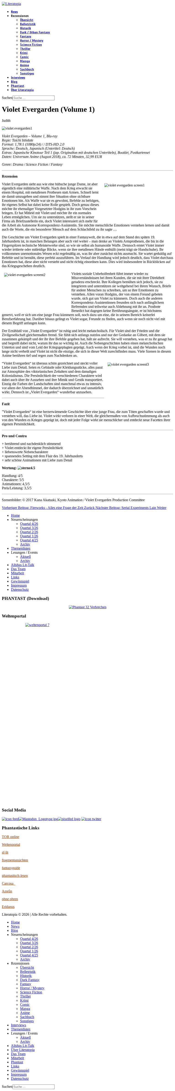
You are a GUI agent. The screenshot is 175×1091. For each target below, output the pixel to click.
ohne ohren (10, 899)
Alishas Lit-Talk (22, 565)
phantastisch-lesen (15, 876)
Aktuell (25, 557)
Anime (24, 65)
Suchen (7, 98)
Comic (24, 57)
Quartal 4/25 (29, 540)
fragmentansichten (15, 860)
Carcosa (8, 883)
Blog (14, 82)
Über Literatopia (22, 90)
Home (15, 515)
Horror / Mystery (31, 41)
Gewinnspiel (20, 581)
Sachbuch (27, 69)
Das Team (18, 569)
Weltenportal (11, 844)
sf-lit (5, 852)
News (14, 12)
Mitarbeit (17, 573)
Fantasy (25, 36)
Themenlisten (20, 548)
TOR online (10, 837)
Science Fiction (31, 45)
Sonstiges (27, 73)
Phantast (17, 86)
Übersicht (26, 20)
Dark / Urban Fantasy (35, 32)
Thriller (25, 49)
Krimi (24, 53)
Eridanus (8, 907)
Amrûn (7, 891)
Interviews (18, 78)
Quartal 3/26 (29, 528)
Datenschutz (20, 589)
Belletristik (28, 24)
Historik (25, 28)
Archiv (25, 544)
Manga (25, 61)
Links (15, 577)
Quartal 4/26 (29, 524)
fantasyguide (11, 868)
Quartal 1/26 (29, 536)
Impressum (19, 585)
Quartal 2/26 (29, 532)
